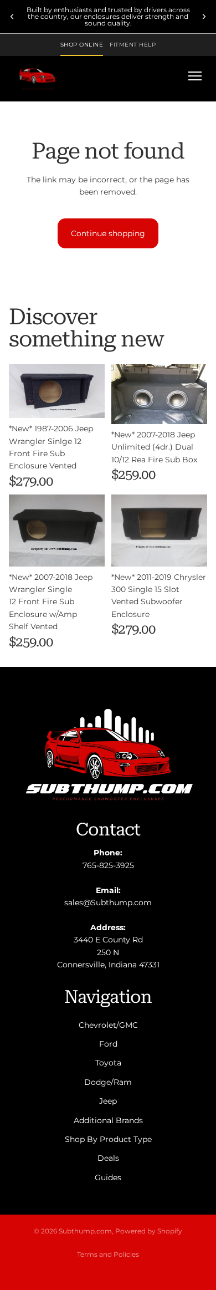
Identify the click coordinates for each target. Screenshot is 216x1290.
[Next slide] (204, 16)
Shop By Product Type (108, 1139)
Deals (108, 1159)
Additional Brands (108, 1120)
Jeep (108, 1101)
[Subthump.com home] (37, 76)
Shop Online (82, 44)
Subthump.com (85, 1231)
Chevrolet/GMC (108, 1025)
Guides (108, 1177)
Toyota (108, 1063)
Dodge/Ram (108, 1082)
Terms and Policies (108, 1254)
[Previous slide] (12, 16)
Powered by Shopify (148, 1231)
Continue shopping (108, 233)
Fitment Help (133, 44)
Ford (108, 1044)
